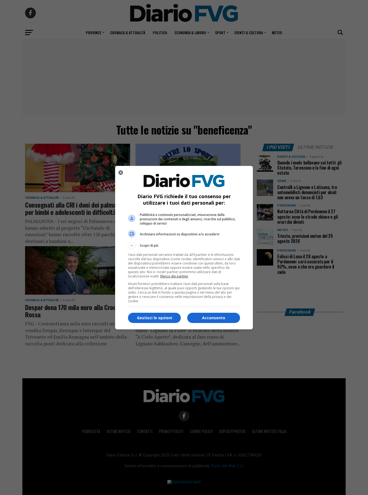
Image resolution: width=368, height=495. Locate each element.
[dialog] (184, 247)
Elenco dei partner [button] (174, 276)
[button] (184, 245)
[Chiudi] (120, 172)
